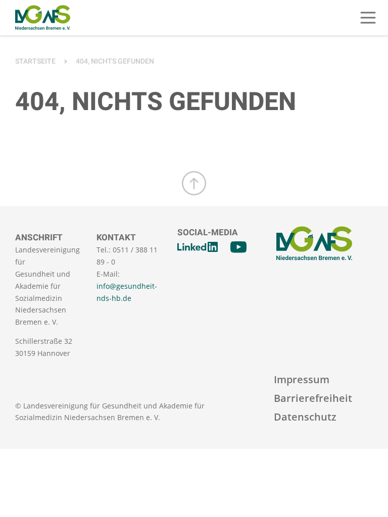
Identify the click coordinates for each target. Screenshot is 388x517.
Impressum (301, 379)
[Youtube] (238, 247)
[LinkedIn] (197, 247)
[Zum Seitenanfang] (194, 183)
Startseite (35, 61)
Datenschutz (305, 417)
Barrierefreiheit (313, 398)
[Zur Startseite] (42, 17)
